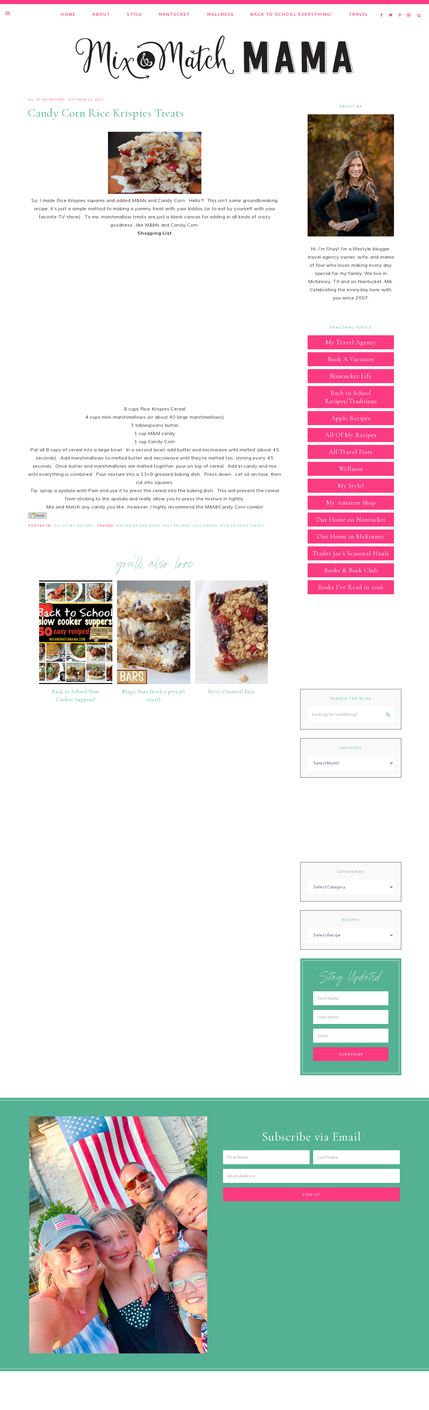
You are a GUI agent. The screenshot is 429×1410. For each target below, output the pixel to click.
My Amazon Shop (351, 502)
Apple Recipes (351, 418)
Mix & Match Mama (214, 57)
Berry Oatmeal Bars (231, 691)
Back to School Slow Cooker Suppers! (76, 695)
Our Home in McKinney (351, 536)
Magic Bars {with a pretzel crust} (153, 695)
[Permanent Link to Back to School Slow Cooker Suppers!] (75, 682)
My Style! (351, 486)
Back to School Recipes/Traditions (351, 397)
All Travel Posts (351, 452)
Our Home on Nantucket (351, 519)
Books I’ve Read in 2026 (350, 587)
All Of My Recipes (46, 99)
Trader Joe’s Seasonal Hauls (351, 553)
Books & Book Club (351, 570)
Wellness (351, 469)
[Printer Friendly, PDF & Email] (37, 515)
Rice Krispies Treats (242, 525)
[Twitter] (392, 7)
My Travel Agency (350, 342)
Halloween (205, 525)
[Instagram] (409, 7)
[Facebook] (383, 7)
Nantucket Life (351, 376)
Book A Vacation (351, 359)
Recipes (351, 920)
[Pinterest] (401, 7)
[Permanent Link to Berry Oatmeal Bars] (231, 682)
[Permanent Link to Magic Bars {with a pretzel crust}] (153, 682)
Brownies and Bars (138, 525)
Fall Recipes (176, 525)
